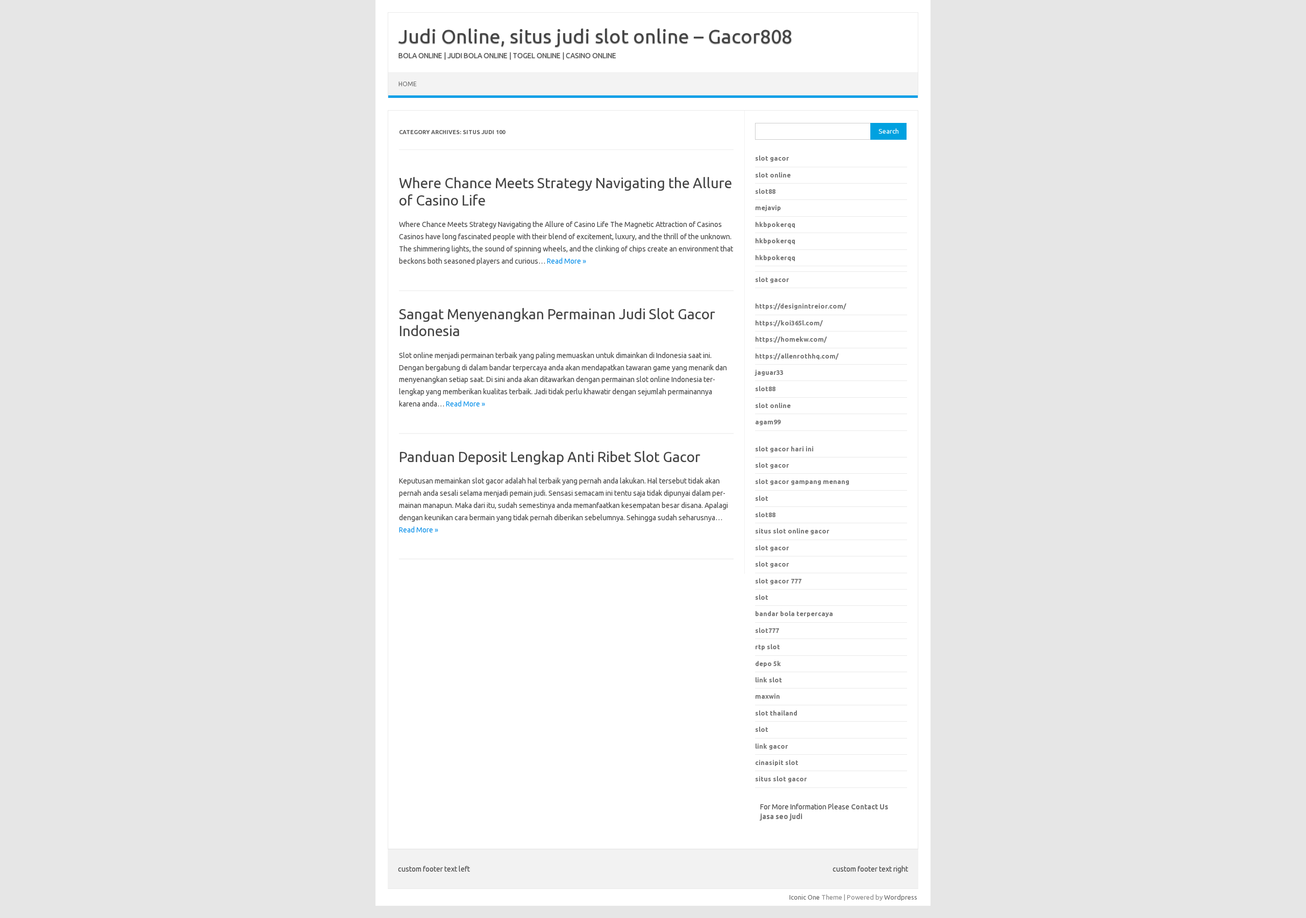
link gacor (771, 746)
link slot (768, 679)
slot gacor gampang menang (802, 481)
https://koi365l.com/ (789, 322)
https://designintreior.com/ (800, 306)
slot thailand (776, 713)
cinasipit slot (776, 762)
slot (761, 498)
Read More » (566, 261)
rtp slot (767, 646)
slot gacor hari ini (784, 448)
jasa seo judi (781, 816)
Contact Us (869, 807)
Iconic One (804, 897)
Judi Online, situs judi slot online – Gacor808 (595, 36)
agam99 (768, 421)
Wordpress (900, 897)
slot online (773, 174)
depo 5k (768, 663)
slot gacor (772, 158)
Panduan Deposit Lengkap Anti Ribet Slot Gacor (549, 457)
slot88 (765, 191)
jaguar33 (769, 372)
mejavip (768, 207)
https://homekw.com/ (791, 339)
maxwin (767, 696)
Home (407, 84)
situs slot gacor (781, 778)
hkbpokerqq (775, 224)
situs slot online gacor (792, 530)
